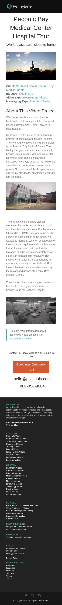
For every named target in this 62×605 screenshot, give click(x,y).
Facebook (10, 565)
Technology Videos (14, 486)
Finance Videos (13, 481)
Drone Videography (14, 513)
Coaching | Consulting (15, 516)
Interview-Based (40, 101)
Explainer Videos (13, 460)
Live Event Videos (14, 484)
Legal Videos (12, 492)
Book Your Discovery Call (31, 367)
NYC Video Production (16, 529)
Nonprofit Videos (13, 473)
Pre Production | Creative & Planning (22, 505)
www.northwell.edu (21, 338)
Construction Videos (15, 471)
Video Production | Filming (17, 508)
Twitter (9, 579)
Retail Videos (12, 489)
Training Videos (13, 447)
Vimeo (9, 576)
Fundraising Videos (14, 457)
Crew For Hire (12, 519)
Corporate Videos (13, 436)
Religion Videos (13, 479)
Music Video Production (16, 476)
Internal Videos (12, 449)
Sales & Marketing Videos (17, 441)
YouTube (10, 573)
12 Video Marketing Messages (19, 537)
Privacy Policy (12, 558)
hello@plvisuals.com (32, 379)
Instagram (10, 568)
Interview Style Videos (15, 452)
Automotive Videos (14, 494)
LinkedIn (10, 571)
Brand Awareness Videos (17, 439)
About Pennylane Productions (19, 422)
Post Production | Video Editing (19, 511)
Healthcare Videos (14, 468)
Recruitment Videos (14, 444)
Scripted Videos (13, 455)
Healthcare (26, 93)
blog (16, 425)
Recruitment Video (35, 97)
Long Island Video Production (19, 527)
